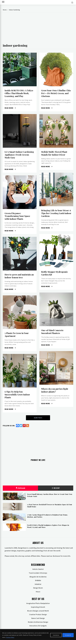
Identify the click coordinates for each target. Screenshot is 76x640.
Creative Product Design (38, 614)
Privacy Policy (10, 637)
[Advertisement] (38, 29)
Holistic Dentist (38, 569)
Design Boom (38, 588)
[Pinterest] (24, 425)
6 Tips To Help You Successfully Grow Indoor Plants (17, 394)
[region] (38, 634)
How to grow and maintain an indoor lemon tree (19, 276)
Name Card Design (38, 618)
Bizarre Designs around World (38, 611)
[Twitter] (20, 425)
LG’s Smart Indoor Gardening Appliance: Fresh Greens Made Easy (19, 154)
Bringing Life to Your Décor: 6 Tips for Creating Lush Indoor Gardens (56, 213)
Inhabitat (38, 584)
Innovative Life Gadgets (38, 626)
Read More (19, 69)
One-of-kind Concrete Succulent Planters (52, 332)
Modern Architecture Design (38, 622)
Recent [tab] (56, 488)
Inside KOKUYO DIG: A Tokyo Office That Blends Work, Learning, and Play (19, 93)
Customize (56, 635)
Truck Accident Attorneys (38, 573)
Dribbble (38, 580)
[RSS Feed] (27, 425)
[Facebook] (17, 425)
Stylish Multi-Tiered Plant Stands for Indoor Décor (54, 153)
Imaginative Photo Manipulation (38, 603)
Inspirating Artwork (38, 607)
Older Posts (38, 418)
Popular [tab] (21, 488)
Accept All (68, 635)
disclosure (56, 556)
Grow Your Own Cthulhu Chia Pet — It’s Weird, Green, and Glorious (56, 93)
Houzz (38, 592)
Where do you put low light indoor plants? (54, 390)
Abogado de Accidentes (38, 577)
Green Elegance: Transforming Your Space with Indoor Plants (17, 216)
